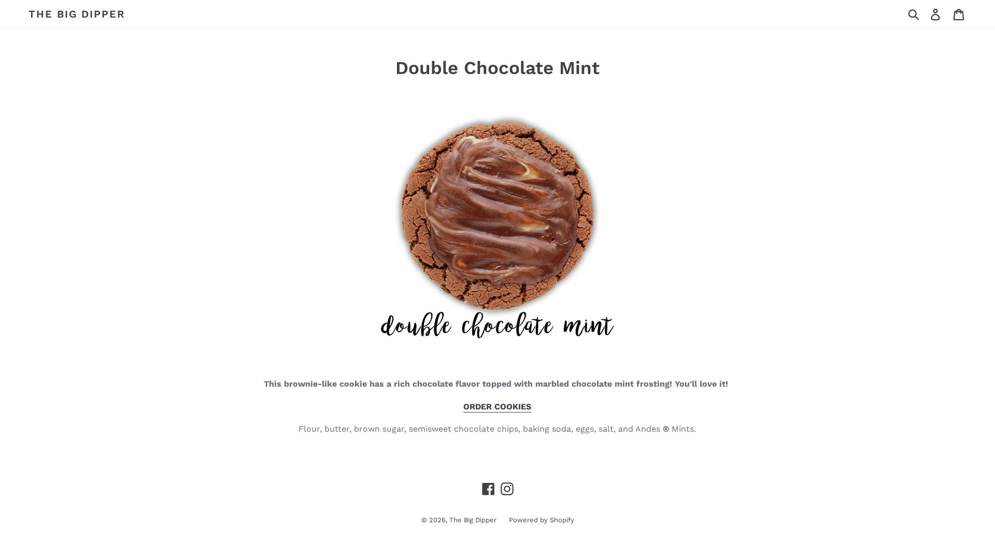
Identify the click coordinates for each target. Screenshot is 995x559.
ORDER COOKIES (497, 406)
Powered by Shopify (541, 520)
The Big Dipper (77, 14)
